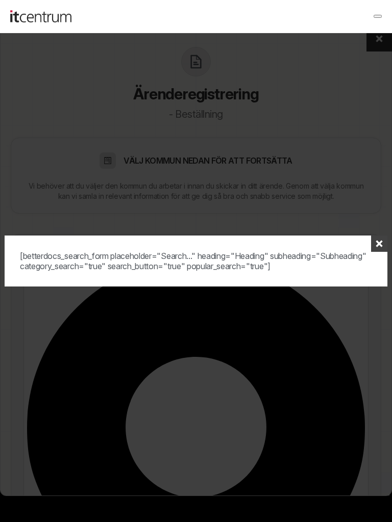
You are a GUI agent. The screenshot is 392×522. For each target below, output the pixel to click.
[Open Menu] (378, 16)
